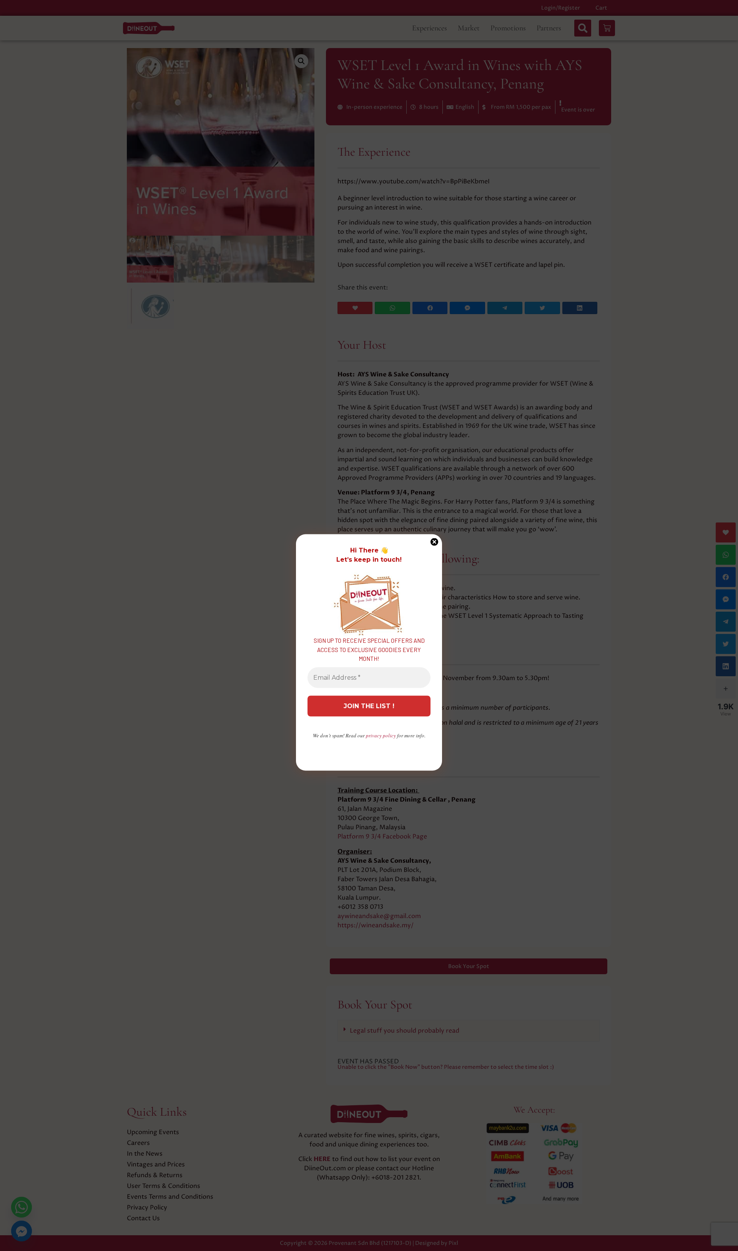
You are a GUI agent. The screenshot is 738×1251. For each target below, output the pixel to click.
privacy (381, 735)
